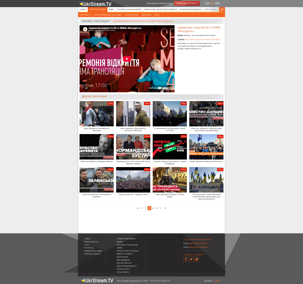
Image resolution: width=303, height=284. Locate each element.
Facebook (185, 258)
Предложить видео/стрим (159, 3)
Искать (222, 9)
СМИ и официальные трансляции (107, 15)
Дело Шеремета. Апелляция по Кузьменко (96, 129)
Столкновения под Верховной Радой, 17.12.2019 (169, 129)
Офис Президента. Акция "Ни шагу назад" (169, 195)
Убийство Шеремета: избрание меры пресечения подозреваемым (206, 129)
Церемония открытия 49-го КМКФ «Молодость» (143, 21)
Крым (157, 15)
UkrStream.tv (85, 15)
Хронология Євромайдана (190, 9)
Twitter (196, 258)
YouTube (191, 258)
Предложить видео (93, 250)
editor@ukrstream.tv (198, 243)
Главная (83, 9)
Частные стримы (131, 15)
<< (137, 208)
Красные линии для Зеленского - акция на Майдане (170, 162)
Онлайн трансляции (97, 9)
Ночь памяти (123, 272)
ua (207, 3)
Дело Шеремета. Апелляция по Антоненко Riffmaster (133, 129)
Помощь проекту (92, 253)
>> (165, 208)
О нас (86, 244)
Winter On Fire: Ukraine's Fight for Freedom (160, 9)
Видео (111, 9)
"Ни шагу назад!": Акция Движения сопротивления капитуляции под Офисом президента (206, 196)
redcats (218, 280)
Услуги (207, 9)
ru (212, 3)
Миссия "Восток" (124, 263)
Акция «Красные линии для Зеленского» (206, 161)
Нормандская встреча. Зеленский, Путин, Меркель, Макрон (133, 162)
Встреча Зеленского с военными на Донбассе (96, 195)
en (218, 3)
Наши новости (91, 241)
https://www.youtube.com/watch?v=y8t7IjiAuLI (202, 39)
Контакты (89, 247)
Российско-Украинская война (129, 9)
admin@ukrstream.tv (198, 247)
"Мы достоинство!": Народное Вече (133, 194)
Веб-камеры (146, 15)
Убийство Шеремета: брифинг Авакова (96, 161)
